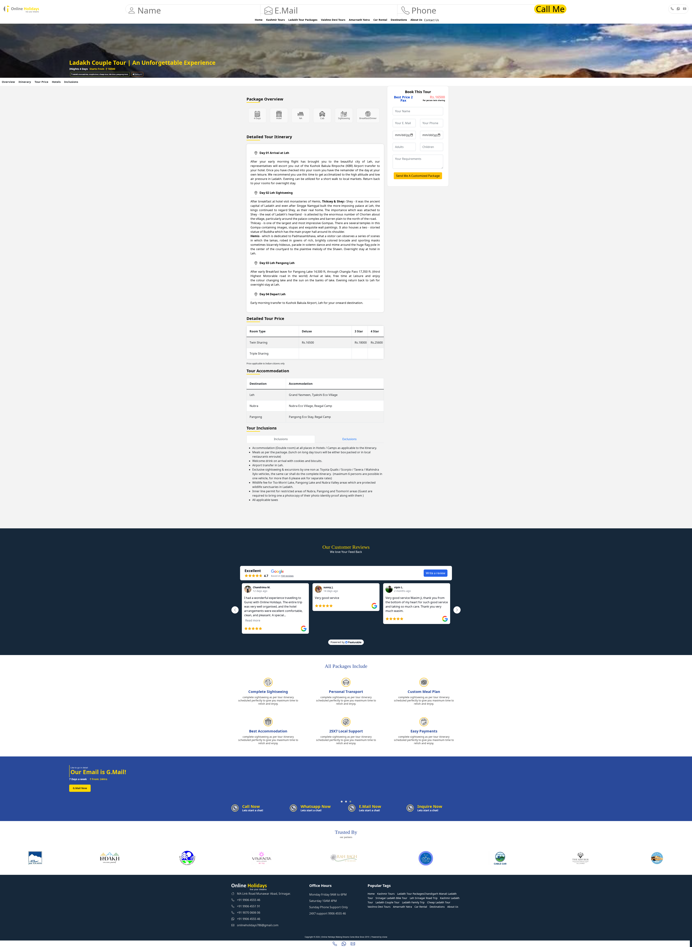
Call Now (78, 791)
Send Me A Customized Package (418, 176)
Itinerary (25, 82)
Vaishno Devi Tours (333, 19)
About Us (416, 19)
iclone (384, 937)
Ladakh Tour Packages (302, 19)
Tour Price (41, 82)
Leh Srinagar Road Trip (424, 898)
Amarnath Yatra (359, 19)
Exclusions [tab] (349, 439)
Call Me (550, 9)
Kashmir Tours (275, 19)
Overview (8, 82)
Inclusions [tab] (281, 439)
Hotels (56, 82)
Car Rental (380, 19)
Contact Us (431, 20)
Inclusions (71, 82)
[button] (342, 801)
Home (259, 19)
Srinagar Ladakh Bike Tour (391, 898)
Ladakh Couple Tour (388, 902)
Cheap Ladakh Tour (438, 902)
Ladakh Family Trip (413, 902)
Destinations (399, 19)
